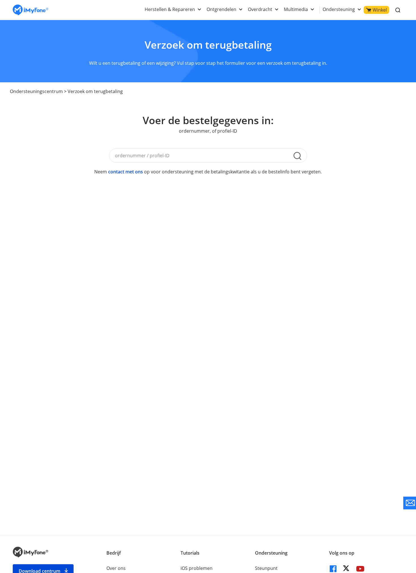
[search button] (297, 156)
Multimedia (296, 9)
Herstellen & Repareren (170, 9)
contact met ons (125, 172)
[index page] (30, 10)
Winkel (380, 10)
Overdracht (260, 9)
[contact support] (409, 503)
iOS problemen (197, 568)
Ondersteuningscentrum (36, 91)
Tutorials (190, 553)
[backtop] (392, 518)
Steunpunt (266, 568)
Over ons (116, 568)
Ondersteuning (339, 9)
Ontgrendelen (221, 9)
